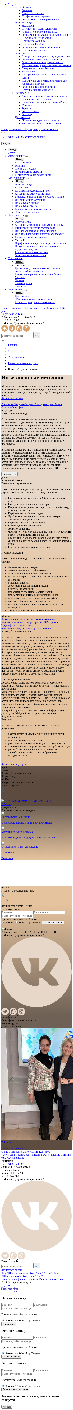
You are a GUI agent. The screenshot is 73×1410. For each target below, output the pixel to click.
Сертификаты (19, 407)
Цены (28, 129)
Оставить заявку (11, 1356)
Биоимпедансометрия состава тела (42, 59)
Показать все (9, 474)
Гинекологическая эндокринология (42, 62)
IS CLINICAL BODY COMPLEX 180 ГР (28, 801)
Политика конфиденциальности (20, 1279)
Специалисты (17, 129)
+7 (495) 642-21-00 (12, 314)
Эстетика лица (23, 22)
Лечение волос (15, 1157)
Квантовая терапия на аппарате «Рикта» (45, 102)
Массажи (27, 105)
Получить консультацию (15, 1389)
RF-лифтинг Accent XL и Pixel (39, 28)
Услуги (12, 4)
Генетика (27, 10)
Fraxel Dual (28, 25)
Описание (7, 404)
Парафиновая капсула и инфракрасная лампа (41, 243)
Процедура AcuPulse (33, 40)
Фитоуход (27, 114)
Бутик (42, 129)
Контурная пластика (13, 619)
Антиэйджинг (23, 7)
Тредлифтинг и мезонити (16, 625)
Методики (41, 404)
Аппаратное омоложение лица (39, 31)
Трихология (22, 92)
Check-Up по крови (33, 13)
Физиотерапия (30, 111)
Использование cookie (52, 1279)
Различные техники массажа (38, 86)
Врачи (58, 404)
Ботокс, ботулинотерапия (40, 619)
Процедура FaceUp (33, 43)
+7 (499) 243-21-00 (12, 136)
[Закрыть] (2, 340)
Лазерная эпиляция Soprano (38, 68)
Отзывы (6, 407)
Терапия (26, 108)
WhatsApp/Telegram (30, 922)
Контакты (52, 129)
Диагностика (22, 117)
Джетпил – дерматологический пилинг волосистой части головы (44, 97)
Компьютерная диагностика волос (41, 123)
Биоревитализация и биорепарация (21, 622)
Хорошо (7, 1407)
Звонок (10, 922)
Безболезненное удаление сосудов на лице (46, 34)
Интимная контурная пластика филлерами (46, 65)
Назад (13, 149)
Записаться (9, 1324)
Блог (35, 129)
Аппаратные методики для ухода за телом (46, 56)
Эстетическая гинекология (37, 89)
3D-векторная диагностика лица (40, 120)
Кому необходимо (24, 404)
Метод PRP (28, 71)
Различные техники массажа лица (41, 47)
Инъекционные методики (37, 37)
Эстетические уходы (33, 50)
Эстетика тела (23, 53)
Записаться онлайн (12, 1269)
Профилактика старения (36, 16)
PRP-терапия (50, 622)
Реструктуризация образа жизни (40, 19)
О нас (4, 129)
